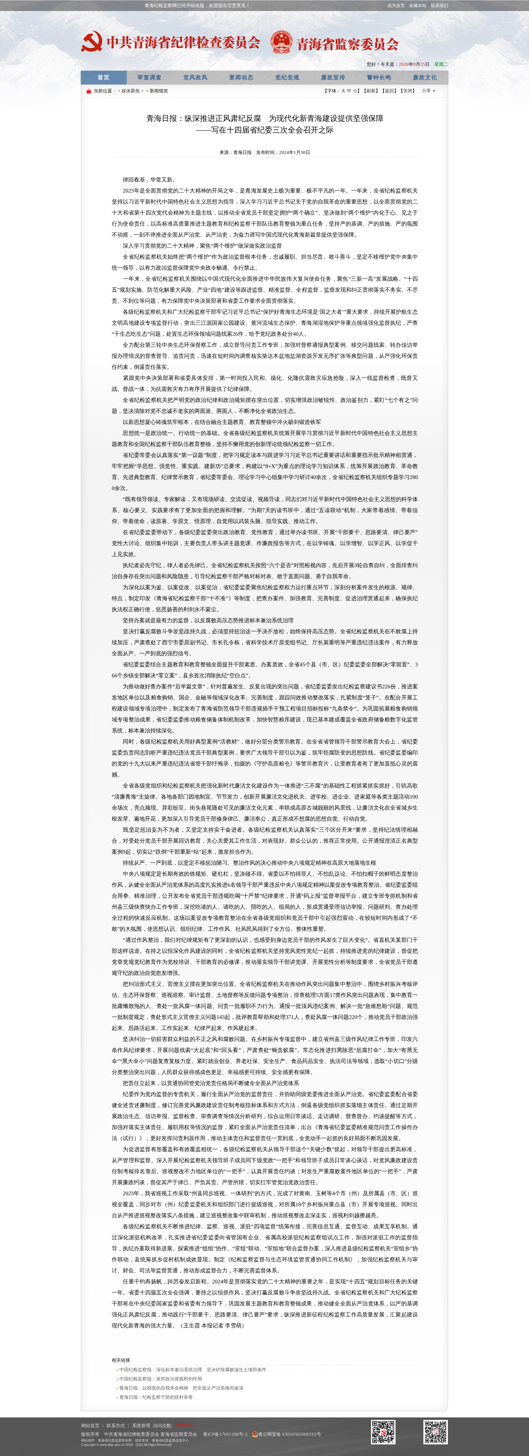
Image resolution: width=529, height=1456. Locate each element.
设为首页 (396, 5)
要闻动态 (241, 77)
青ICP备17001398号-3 (224, 1434)
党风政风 (195, 77)
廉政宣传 (333, 77)
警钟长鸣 (379, 77)
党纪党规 (287, 77)
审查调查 (149, 77)
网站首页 (90, 1425)
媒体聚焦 (131, 90)
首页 (104, 77)
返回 (389, 90)
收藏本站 (417, 5)
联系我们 (439, 5)
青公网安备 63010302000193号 (289, 1434)
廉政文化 (425, 77)
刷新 (371, 90)
